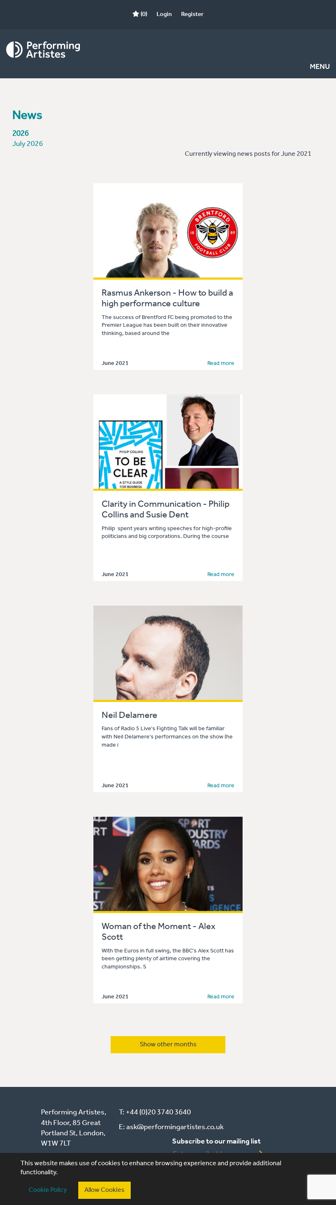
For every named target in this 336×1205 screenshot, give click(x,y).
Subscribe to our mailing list (216, 1141)
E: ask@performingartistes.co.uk (171, 1127)
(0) (143, 14)
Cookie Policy (48, 1190)
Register (192, 14)
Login (164, 14)
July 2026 (27, 144)
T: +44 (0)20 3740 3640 (155, 1112)
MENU (320, 67)
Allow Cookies (104, 1190)
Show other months (168, 1044)
